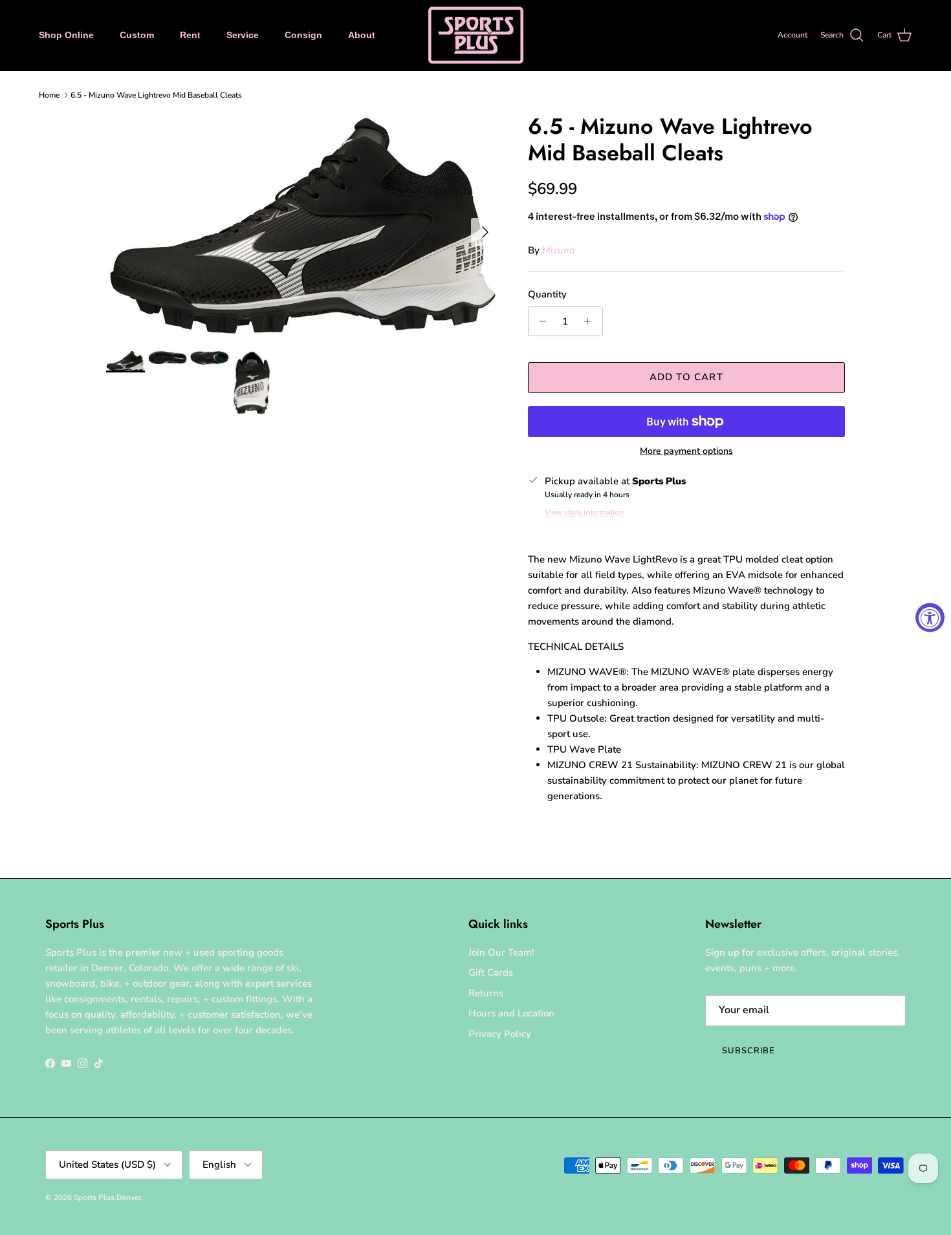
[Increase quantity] (591, 321)
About (361, 35)
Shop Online (66, 35)
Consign (303, 35)
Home (49, 95)
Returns (485, 993)
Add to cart (686, 376)
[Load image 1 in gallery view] (302, 226)
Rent (190, 35)
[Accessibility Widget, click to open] (930, 617)
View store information (584, 512)
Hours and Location (511, 1013)
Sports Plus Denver (107, 1197)
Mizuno (558, 250)
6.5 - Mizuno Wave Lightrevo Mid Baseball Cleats (156, 95)
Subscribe (748, 1051)
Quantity (547, 294)
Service (242, 35)
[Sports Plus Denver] (476, 35)
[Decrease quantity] (540, 321)
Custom (137, 35)
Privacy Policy (499, 1033)
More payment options (686, 451)
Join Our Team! (501, 952)
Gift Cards (490, 972)
